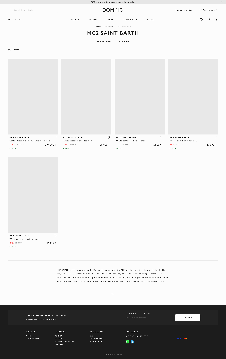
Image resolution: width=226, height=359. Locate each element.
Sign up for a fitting (185, 10)
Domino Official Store (104, 26)
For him (132, 313)
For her (147, 313)
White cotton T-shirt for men (77, 140)
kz (15, 19)
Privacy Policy (96, 341)
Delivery (58, 339)
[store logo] (113, 10)
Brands (74, 19)
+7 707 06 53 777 (208, 10)
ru (9, 19)
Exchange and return (64, 341)
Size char (59, 344)
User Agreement (96, 339)
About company (32, 339)
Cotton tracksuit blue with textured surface (31, 140)
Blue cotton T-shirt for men (183, 140)
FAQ (91, 336)
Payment (58, 336)
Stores (28, 336)
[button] (55, 137)
